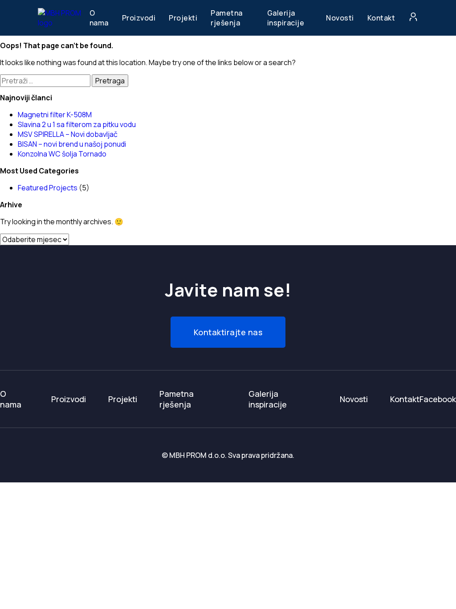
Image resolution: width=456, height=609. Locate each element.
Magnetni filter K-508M (55, 114)
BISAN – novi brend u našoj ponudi (72, 144)
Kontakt (381, 18)
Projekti (183, 18)
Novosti (340, 18)
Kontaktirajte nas (228, 332)
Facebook (437, 399)
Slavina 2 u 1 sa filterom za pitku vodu (77, 124)
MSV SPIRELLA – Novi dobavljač (68, 134)
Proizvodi (139, 18)
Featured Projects (47, 188)
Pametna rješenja (227, 18)
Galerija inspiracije (286, 18)
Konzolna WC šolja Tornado (62, 154)
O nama (99, 18)
